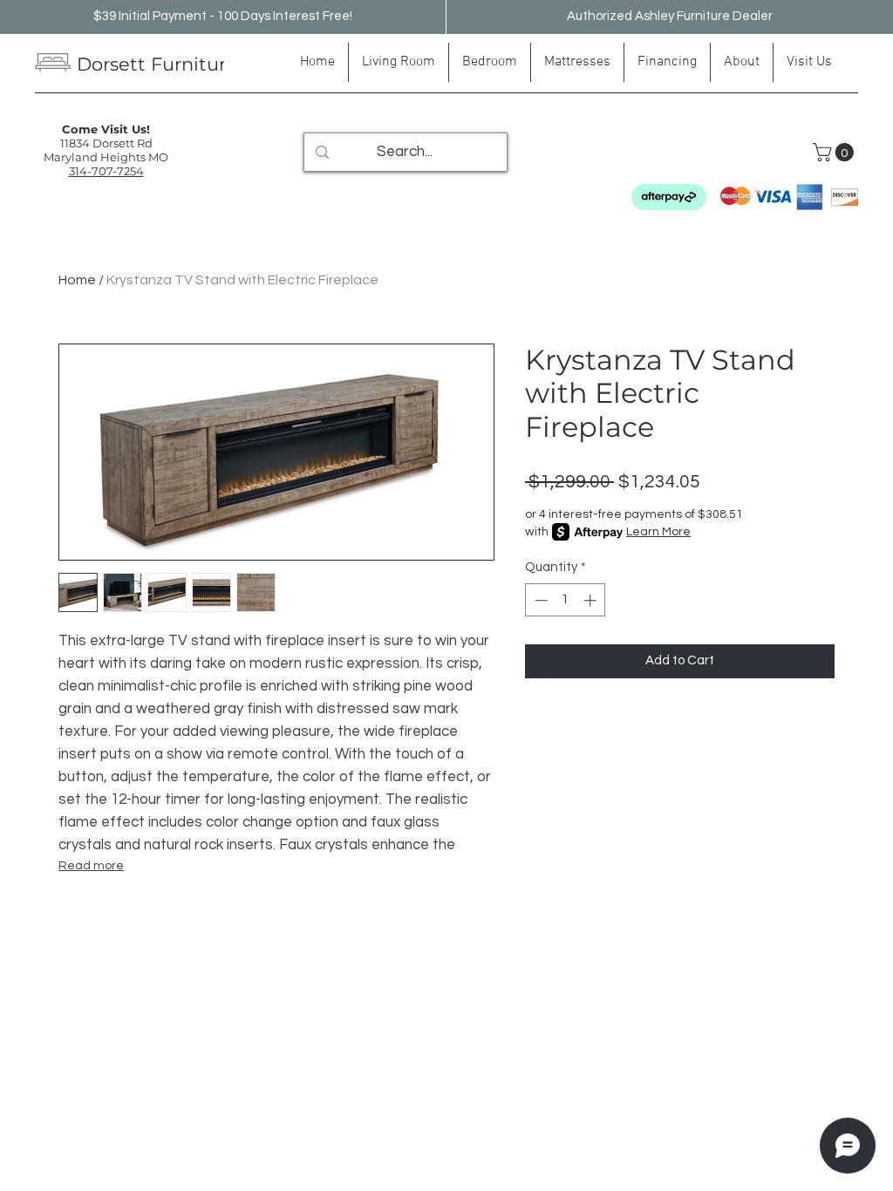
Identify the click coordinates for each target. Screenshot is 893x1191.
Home (77, 280)
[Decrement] (539, 600)
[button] (835, 152)
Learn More (658, 532)
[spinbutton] (565, 600)
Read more (91, 866)
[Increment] (591, 600)
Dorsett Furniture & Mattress (208, 64)
